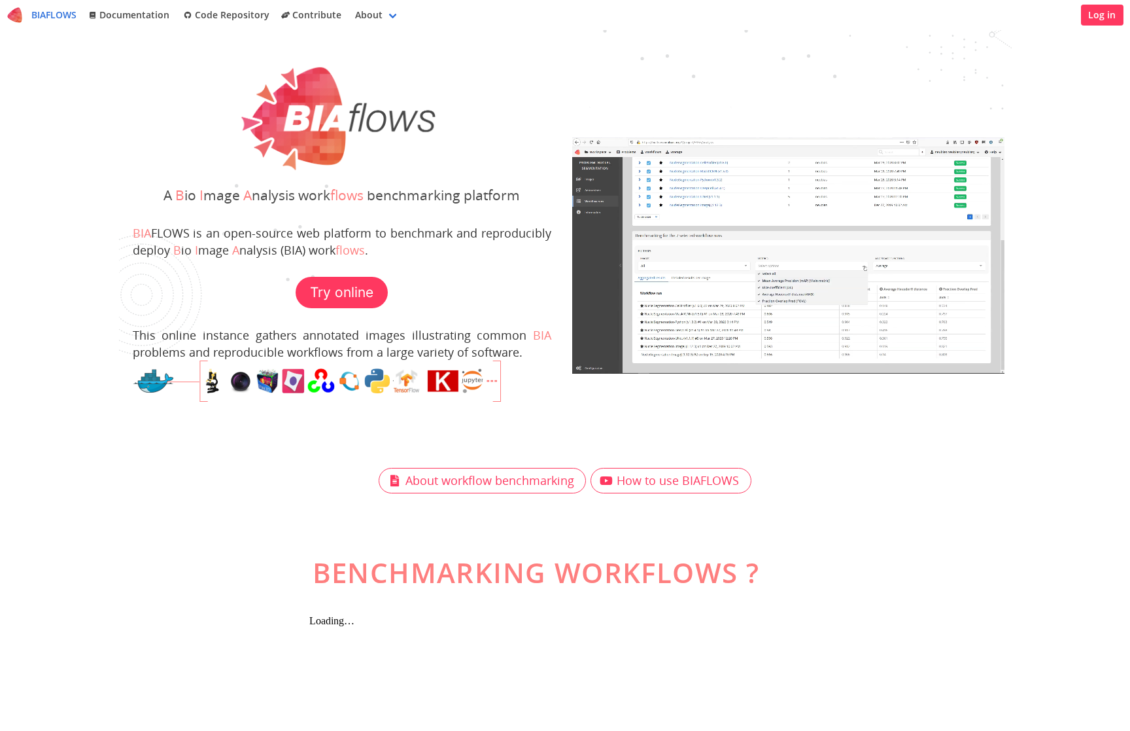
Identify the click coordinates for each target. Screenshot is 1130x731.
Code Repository (230, 15)
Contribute (316, 15)
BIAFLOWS (54, 15)
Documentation (134, 15)
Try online (341, 292)
